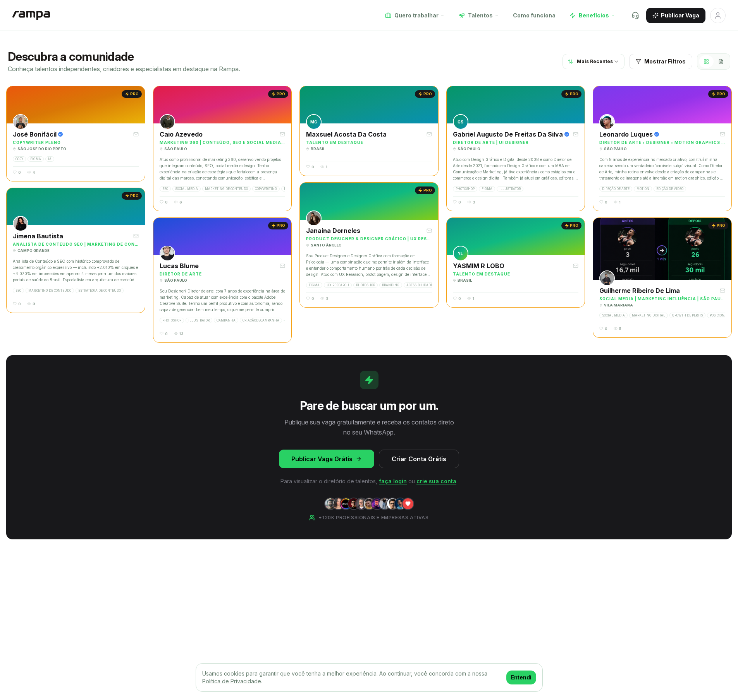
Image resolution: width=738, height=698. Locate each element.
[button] (75, 133)
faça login (393, 481)
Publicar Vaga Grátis (322, 459)
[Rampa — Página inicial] (31, 15)
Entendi (521, 677)
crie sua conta (436, 481)
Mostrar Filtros (665, 61)
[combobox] (593, 61)
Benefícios (594, 15)
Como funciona (534, 15)
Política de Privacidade (231, 681)
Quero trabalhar (416, 15)
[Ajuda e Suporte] (635, 15)
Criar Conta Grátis (419, 459)
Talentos (480, 15)
